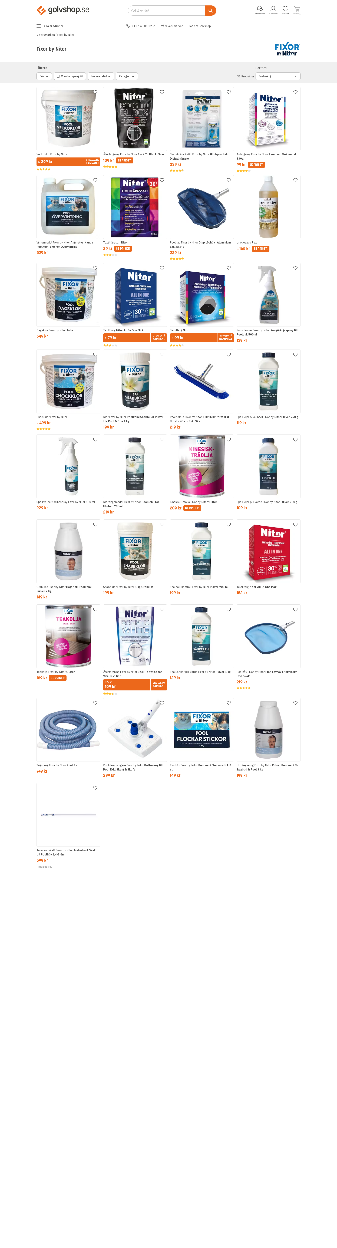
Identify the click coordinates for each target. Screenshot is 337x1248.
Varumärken (47, 35)
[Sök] (210, 10)
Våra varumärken (172, 26)
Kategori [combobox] (125, 76)
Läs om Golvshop (200, 26)
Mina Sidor (273, 13)
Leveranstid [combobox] (99, 76)
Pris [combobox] (42, 76)
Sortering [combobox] (265, 76)
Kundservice (260, 13)
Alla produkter (54, 26)
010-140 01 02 (142, 26)
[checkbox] (70, 76)
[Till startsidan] (63, 10)
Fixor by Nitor (65, 35)
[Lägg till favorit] (95, 92)
